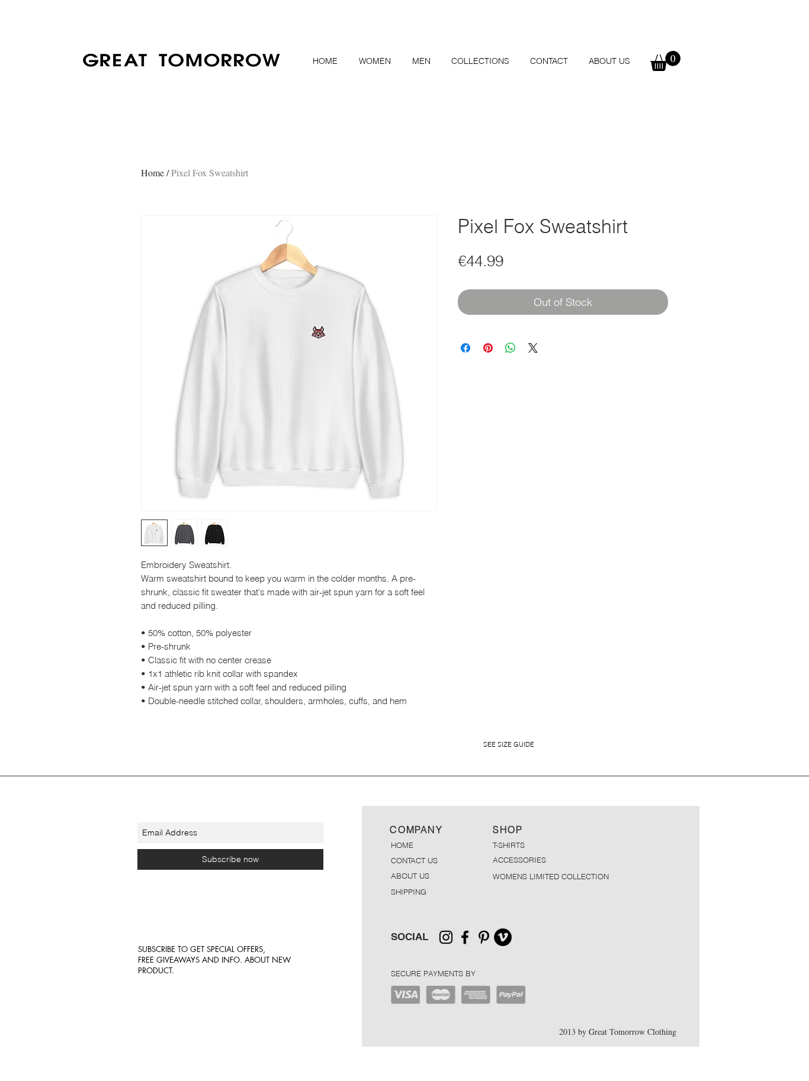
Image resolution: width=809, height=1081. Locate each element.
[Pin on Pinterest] (488, 348)
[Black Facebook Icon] (465, 937)
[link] (665, 61)
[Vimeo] (503, 937)
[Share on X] (533, 348)
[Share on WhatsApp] (510, 348)
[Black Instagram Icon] (446, 937)
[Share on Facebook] (465, 348)
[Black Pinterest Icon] (484, 937)
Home (152, 172)
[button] (375, 61)
